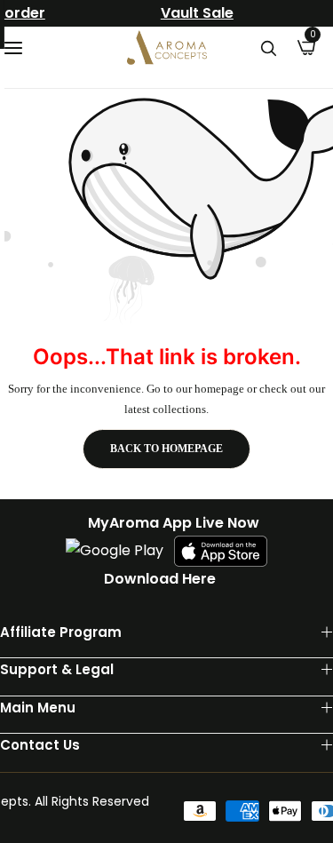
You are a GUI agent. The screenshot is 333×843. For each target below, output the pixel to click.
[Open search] (268, 48)
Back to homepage (166, 448)
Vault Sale (190, 13)
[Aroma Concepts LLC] (167, 47)
